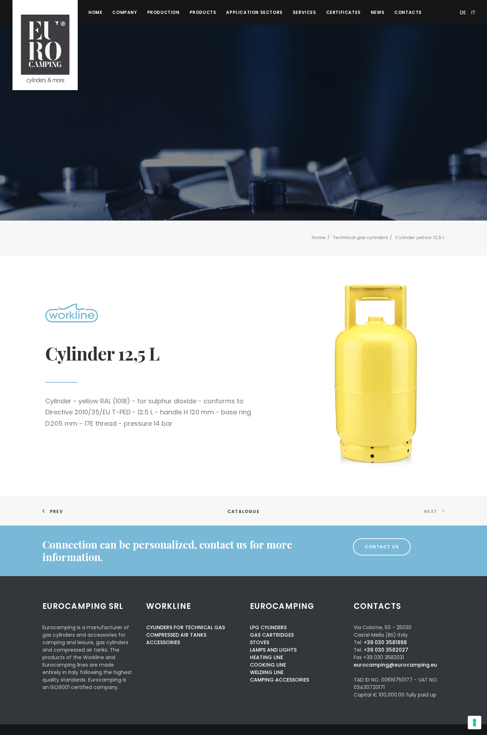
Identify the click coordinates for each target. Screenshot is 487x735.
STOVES (259, 642)
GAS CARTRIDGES (272, 634)
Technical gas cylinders (360, 237)
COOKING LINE (268, 664)
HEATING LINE (266, 657)
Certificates (343, 12)
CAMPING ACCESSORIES (279, 679)
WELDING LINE (266, 672)
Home (95, 12)
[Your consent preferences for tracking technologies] (474, 722)
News (377, 12)
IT (473, 12)
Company (124, 12)
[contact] (168, 550)
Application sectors (254, 12)
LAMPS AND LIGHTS (273, 649)
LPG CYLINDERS (268, 627)
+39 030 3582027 (386, 649)
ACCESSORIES (163, 642)
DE (463, 12)
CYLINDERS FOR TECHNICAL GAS (185, 627)
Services (304, 12)
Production (163, 12)
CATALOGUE (243, 511)
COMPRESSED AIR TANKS (176, 634)
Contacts (408, 12)
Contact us (382, 547)
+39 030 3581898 (385, 642)
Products (203, 12)
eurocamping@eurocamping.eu (395, 664)
